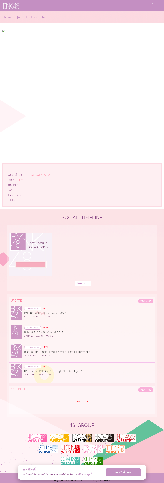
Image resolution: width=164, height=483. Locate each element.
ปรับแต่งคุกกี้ (85, 474)
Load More (83, 283)
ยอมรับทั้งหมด (123, 472)
